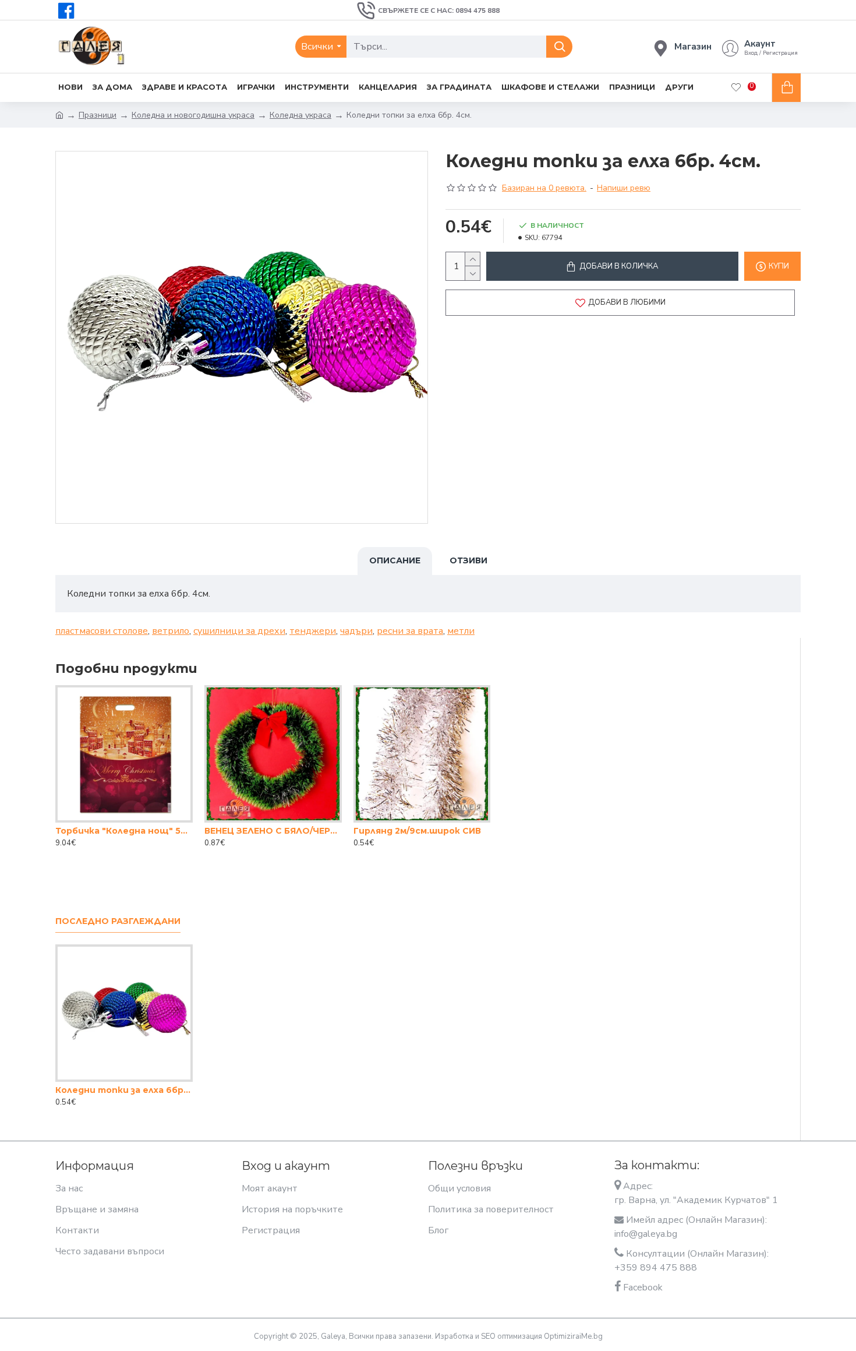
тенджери (312, 631)
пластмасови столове (101, 631)
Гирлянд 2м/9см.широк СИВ (417, 831)
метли (461, 631)
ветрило (170, 631)
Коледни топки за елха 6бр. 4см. (124, 1090)
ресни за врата (410, 631)
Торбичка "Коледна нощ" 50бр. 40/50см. (124, 831)
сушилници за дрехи (239, 631)
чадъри (356, 631)
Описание (394, 560)
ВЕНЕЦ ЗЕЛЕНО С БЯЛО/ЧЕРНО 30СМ (273, 831)
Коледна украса (300, 115)
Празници (97, 115)
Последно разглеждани (118, 921)
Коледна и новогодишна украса (193, 115)
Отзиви (468, 560)
